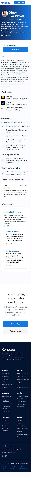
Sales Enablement (22, 373)
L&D (18, 385)
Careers (19, 437)
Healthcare (5, 401)
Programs (5, 379)
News (18, 423)
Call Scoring (5, 373)
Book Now (15, 49)
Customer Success (23, 379)
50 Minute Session (12, 251)
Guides (4, 420)
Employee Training (22, 387)
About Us (20, 420)
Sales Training (21, 376)
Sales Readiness (22, 402)
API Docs (5, 426)
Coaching (5, 387)
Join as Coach (21, 426)
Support (19, 382)
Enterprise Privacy (22, 434)
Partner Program (22, 428)
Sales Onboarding (22, 399)
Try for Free (20, 2)
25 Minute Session (12, 231)
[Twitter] (6, 456)
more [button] (18, 162)
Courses (4, 382)
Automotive (5, 411)
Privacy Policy (4, 467)
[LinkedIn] (3, 456)
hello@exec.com (7, 446)
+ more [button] (3, 112)
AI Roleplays (6, 376)
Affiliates (19, 431)
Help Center (5, 423)
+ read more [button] (6, 86)
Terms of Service (12, 467)
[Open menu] (28, 2)
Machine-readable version (23, 467)
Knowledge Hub (7, 385)
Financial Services (7, 404)
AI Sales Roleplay (22, 396)
